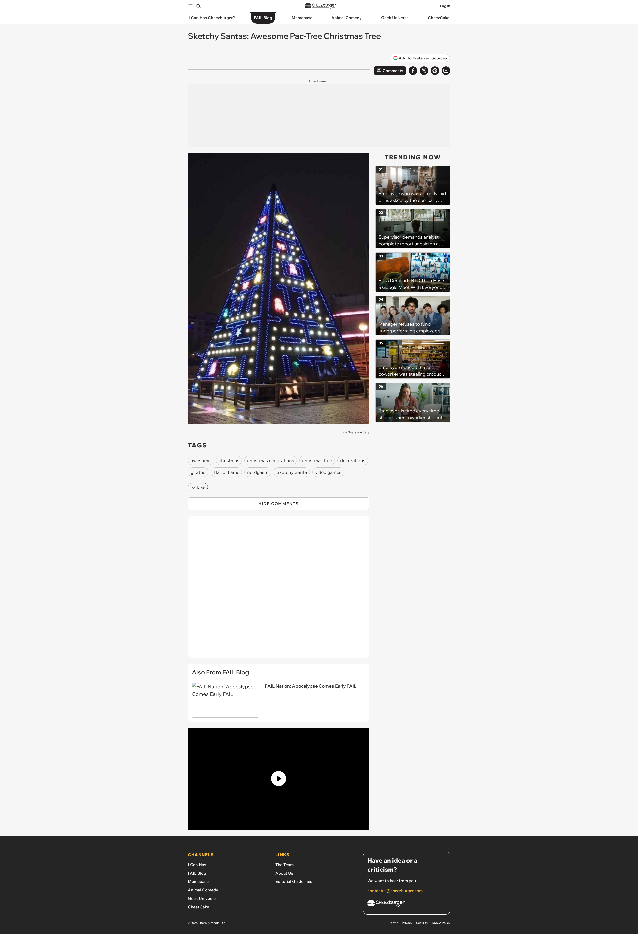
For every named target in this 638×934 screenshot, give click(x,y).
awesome (201, 460)
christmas (229, 460)
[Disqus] (278, 589)
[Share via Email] (446, 70)
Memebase (198, 881)
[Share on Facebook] (413, 70)
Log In (445, 6)
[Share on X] (424, 70)
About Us (284, 873)
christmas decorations (270, 460)
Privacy (407, 923)
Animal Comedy (203, 889)
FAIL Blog (197, 873)
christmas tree (317, 460)
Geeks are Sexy (358, 432)
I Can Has (197, 864)
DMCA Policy (441, 923)
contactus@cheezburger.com (395, 890)
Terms (393, 923)
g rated (198, 472)
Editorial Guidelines (293, 881)
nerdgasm (257, 472)
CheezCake (198, 906)
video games (328, 472)
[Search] (198, 5)
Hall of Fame (226, 472)
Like (201, 487)
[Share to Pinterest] (435, 70)
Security (422, 923)
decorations (352, 460)
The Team (284, 864)
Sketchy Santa (291, 472)
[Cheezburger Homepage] (320, 6)
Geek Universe (202, 898)
